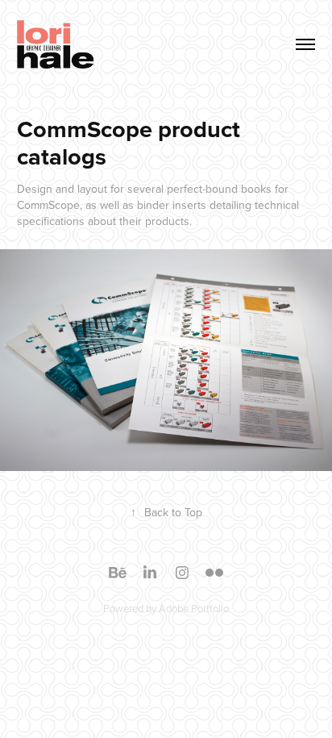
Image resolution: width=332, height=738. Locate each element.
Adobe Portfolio (194, 608)
